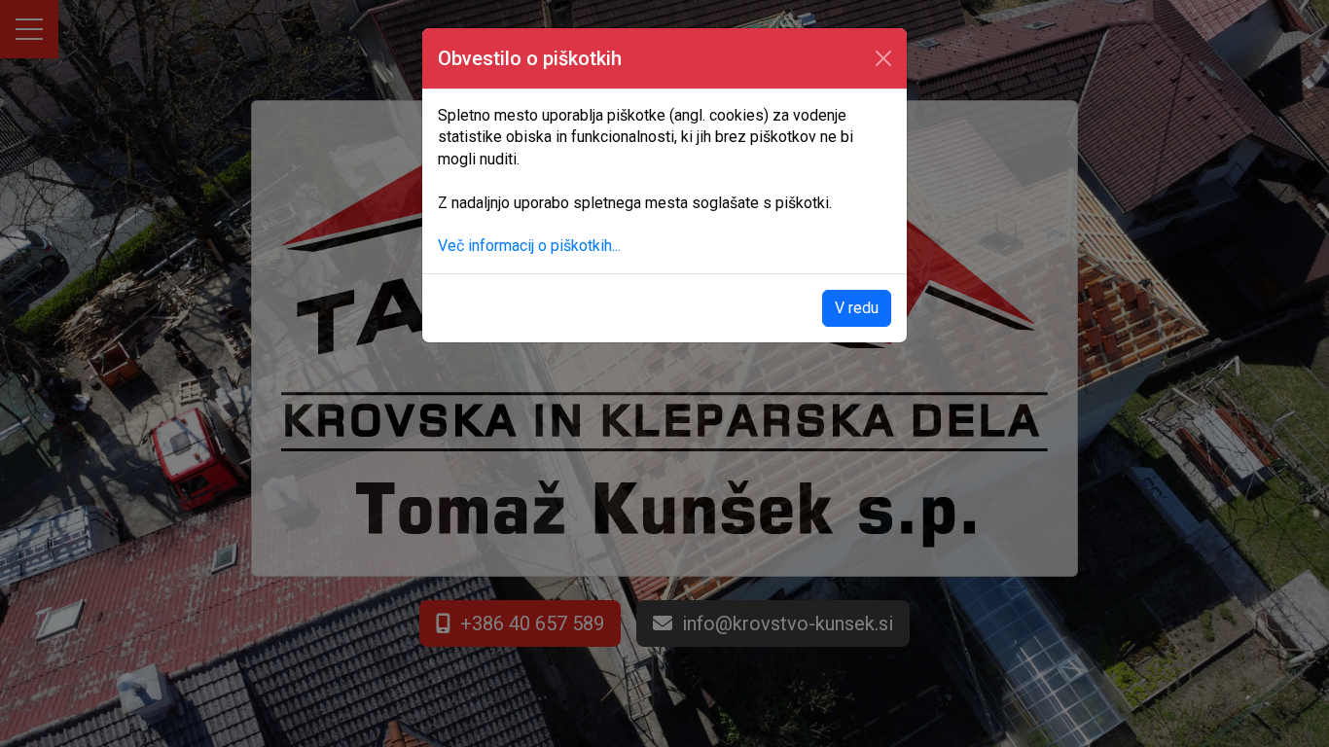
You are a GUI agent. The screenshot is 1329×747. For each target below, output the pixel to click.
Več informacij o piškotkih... (529, 245)
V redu (857, 308)
